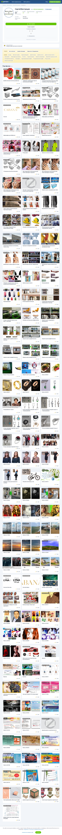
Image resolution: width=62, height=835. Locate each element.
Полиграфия (17, 58)
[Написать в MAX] (32, 31)
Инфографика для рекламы (16, 56)
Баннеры (9, 54)
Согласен (38, 832)
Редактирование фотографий (26, 58)
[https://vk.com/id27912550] (31, 33)
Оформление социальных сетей (51, 56)
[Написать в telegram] (30, 31)
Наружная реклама (30, 56)
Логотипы (24, 56)
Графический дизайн (25, 54)
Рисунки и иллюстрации (9, 60)
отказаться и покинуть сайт (27, 832)
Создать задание (31, 26)
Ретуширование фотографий (38, 58)
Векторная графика (16, 54)
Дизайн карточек (40, 54)
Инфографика (7, 56)
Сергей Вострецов (22, 9)
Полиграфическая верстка (9, 58)
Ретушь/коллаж (47, 58)
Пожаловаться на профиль (31, 39)
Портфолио (6, 66)
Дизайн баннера (33, 54)
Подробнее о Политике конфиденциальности (33, 829)
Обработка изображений (40, 56)
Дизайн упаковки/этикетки (49, 54)
